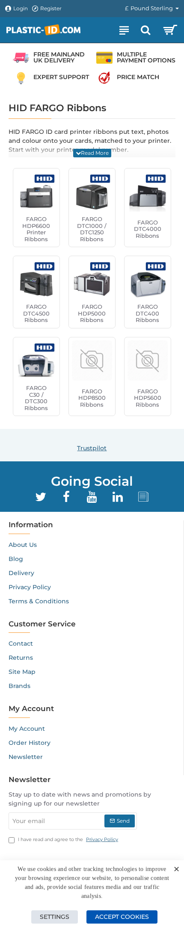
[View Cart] (170, 30)
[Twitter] (40, 496)
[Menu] (124, 30)
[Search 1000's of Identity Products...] (145, 30)
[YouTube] (92, 496)
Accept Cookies (122, 917)
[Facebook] (66, 496)
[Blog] (143, 496)
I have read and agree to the (67, 839)
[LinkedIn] (117, 496)
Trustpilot (92, 448)
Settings (54, 917)
